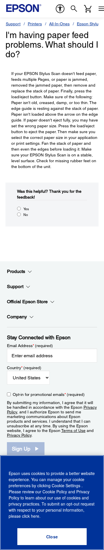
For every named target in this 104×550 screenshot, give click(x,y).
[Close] (52, 536)
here (35, 516)
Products (16, 271)
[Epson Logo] (24, 8)
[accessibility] (60, 8)
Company (17, 316)
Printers (35, 24)
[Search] (74, 8)
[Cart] (87, 8)
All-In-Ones (59, 24)
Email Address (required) (30, 345)
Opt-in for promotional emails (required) (49, 394)
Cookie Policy (54, 491)
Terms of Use (73, 430)
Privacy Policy (19, 435)
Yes (26, 209)
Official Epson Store (27, 301)
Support (13, 24)
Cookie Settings (66, 485)
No (25, 215)
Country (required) (24, 367)
